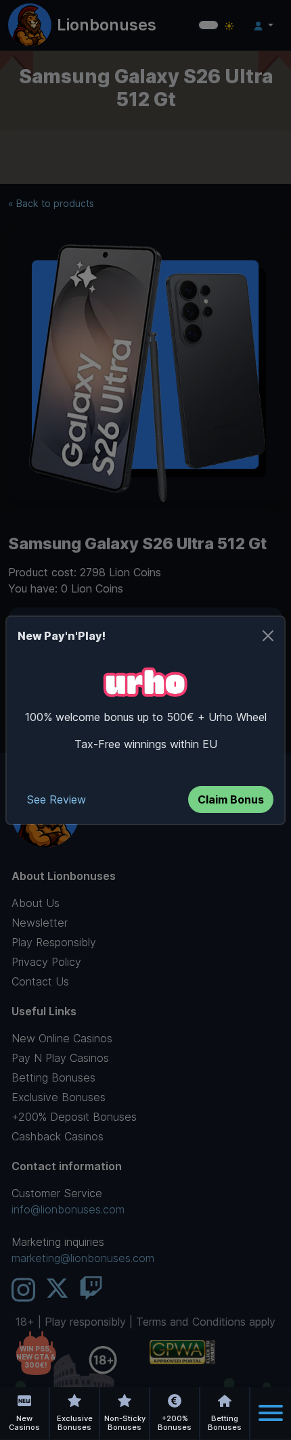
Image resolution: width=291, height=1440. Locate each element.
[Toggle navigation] (270, 1413)
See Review (56, 799)
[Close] (268, 636)
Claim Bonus (231, 799)
